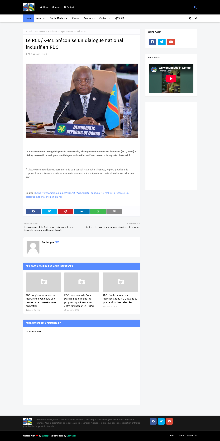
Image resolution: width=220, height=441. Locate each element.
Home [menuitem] (29, 18)
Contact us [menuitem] (104, 18)
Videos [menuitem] (75, 18)
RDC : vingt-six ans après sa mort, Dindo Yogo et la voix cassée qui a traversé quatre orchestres (41, 301)
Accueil (29, 31)
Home (46, 7)
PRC (30, 54)
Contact (70, 7)
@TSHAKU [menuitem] (120, 18)
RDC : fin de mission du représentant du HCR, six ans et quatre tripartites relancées (120, 299)
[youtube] (171, 42)
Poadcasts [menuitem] (89, 18)
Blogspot (46, 436)
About (57, 7)
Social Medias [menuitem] (57, 18)
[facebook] (190, 18)
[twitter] (195, 18)
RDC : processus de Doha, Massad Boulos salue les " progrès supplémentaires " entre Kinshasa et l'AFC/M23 (79, 301)
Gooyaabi (71, 436)
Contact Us (192, 436)
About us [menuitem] (40, 18)
